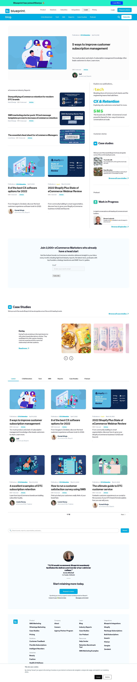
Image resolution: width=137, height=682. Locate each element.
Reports (71, 17)
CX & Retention (46, 17)
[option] (40, 337)
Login (113, 10)
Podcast (93, 17)
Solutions (53, 10)
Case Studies (82, 17)
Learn (86, 10)
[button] (43, 10)
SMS (63, 17)
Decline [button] (107, 677)
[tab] (13, 379)
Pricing (94, 10)
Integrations (76, 10)
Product (43, 10)
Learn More (117, 3)
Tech (57, 17)
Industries (64, 10)
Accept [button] (98, 677)
